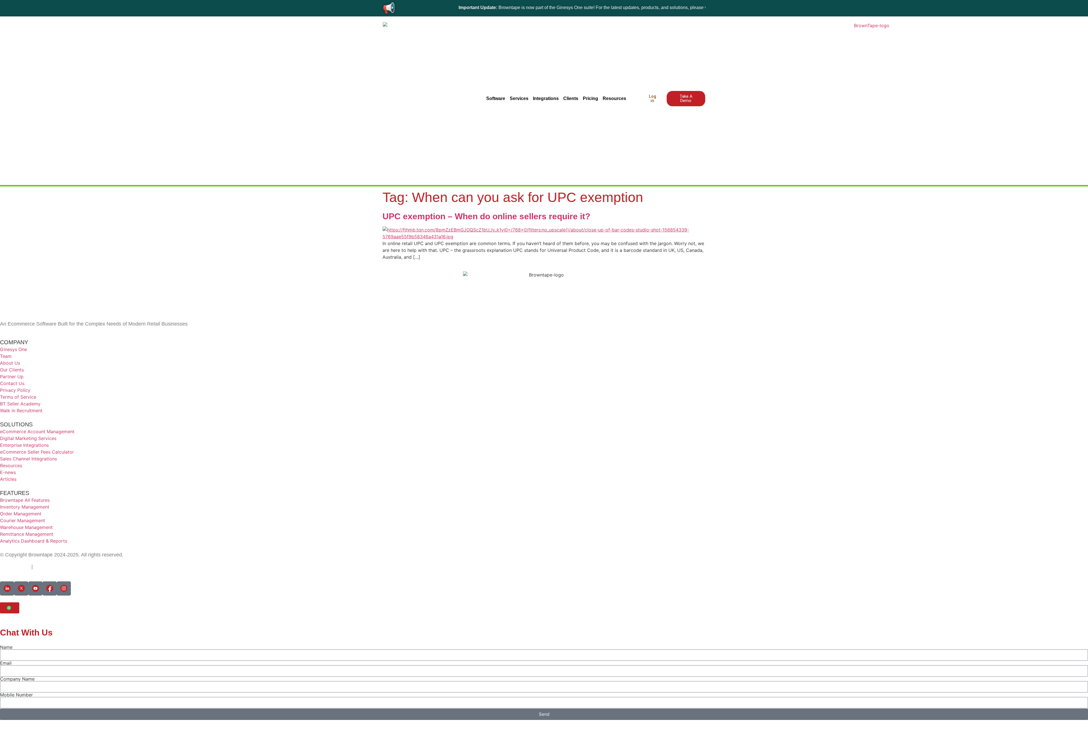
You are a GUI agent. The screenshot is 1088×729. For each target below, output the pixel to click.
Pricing (590, 98)
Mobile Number (16, 694)
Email (6, 663)
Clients (570, 98)
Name (6, 647)
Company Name (17, 679)
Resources (614, 98)
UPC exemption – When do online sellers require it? (486, 216)
